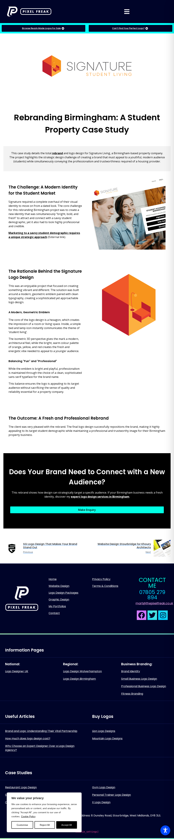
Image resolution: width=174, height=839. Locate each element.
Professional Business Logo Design (143, 686)
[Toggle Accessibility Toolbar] (165, 830)
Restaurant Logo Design (21, 787)
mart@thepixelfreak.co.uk (154, 603)
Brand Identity (130, 671)
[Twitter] (152, 615)
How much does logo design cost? (27, 738)
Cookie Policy (28, 816)
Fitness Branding (132, 694)
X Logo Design (101, 802)
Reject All (45, 825)
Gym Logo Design (103, 787)
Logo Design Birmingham (79, 679)
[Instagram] (163, 615)
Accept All (66, 825)
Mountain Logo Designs (107, 738)
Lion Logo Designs (103, 731)
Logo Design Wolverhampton (82, 671)
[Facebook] (141, 615)
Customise (22, 825)
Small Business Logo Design (139, 679)
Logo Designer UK (16, 671)
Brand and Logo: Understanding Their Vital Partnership (41, 731)
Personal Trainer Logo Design (111, 795)
